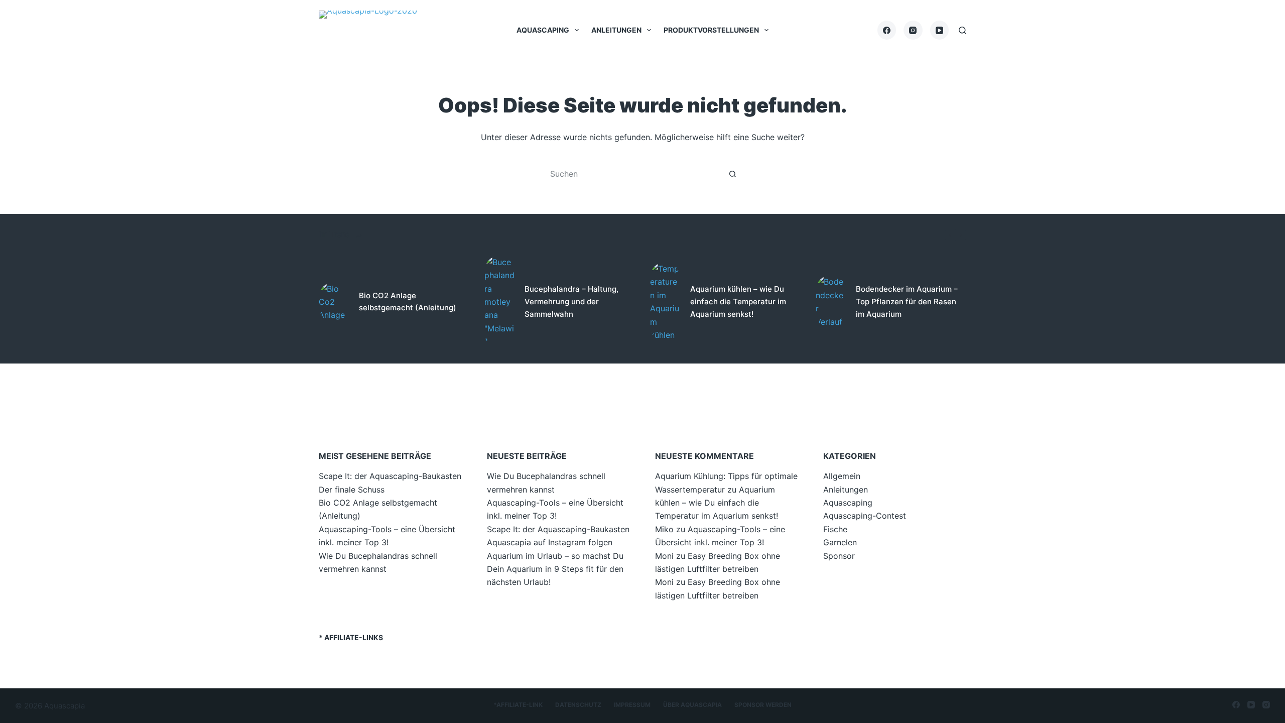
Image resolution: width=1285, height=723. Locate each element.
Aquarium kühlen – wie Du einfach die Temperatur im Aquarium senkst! (738, 301)
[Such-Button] (733, 174)
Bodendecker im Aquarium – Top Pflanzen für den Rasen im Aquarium (907, 301)
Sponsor (839, 556)
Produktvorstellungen (711, 30)
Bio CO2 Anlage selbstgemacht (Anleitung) (407, 302)
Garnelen (840, 542)
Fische (835, 529)
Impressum (632, 704)
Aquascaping (543, 30)
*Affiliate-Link (518, 704)
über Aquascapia (692, 704)
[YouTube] (939, 30)
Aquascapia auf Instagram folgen (549, 542)
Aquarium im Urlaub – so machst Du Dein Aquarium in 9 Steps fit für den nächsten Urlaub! (555, 569)
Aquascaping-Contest (864, 516)
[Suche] (962, 30)
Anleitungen (616, 30)
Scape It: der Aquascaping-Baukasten (390, 476)
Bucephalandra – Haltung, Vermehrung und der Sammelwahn (571, 301)
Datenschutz (578, 704)
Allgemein (841, 476)
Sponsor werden (763, 704)
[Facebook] (886, 30)
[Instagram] (913, 30)
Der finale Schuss (351, 490)
